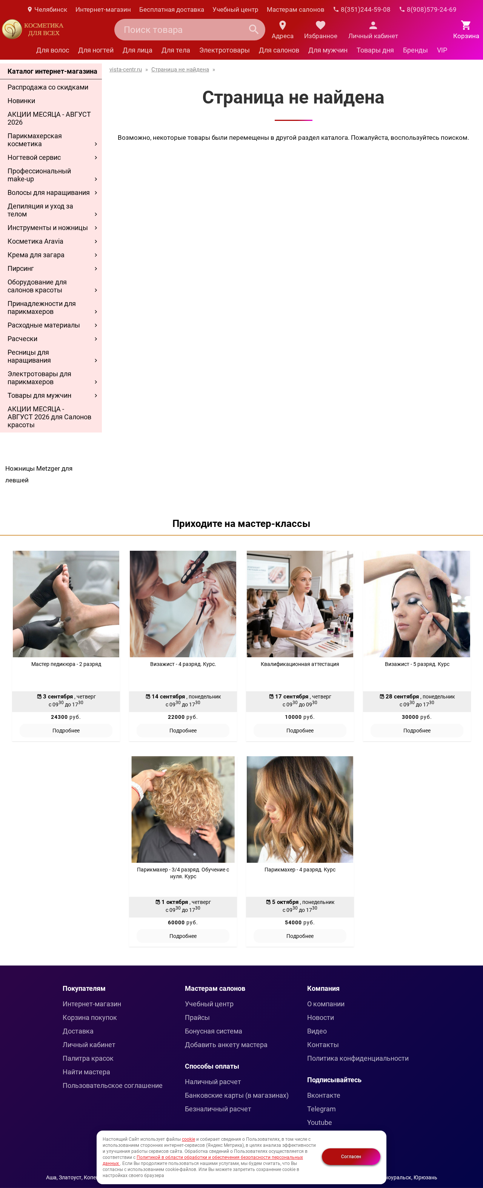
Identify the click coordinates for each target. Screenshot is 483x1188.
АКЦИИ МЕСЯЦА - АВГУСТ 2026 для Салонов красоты (49, 417)
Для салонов (279, 50)
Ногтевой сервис (34, 157)
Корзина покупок (90, 1017)
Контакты (323, 1045)
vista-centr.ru (125, 69)
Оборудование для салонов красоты (37, 286)
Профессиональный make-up (39, 175)
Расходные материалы (44, 325)
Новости (320, 1017)
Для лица (137, 50)
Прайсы (197, 1017)
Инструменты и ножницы (48, 228)
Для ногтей (96, 50)
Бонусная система (213, 1031)
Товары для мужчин (39, 395)
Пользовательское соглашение (113, 1085)
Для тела (176, 50)
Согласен (351, 1156)
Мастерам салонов (296, 9)
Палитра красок (88, 1058)
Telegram (321, 1109)
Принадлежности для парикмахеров (42, 307)
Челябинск (50, 9)
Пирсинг (21, 268)
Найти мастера (86, 1072)
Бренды (415, 50)
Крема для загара (36, 255)
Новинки (21, 101)
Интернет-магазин (103, 9)
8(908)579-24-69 (431, 9)
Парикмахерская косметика (35, 140)
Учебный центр (235, 9)
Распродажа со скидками (48, 87)
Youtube (319, 1122)
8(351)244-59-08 (365, 9)
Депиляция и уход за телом (40, 210)
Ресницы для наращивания (29, 356)
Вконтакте (323, 1095)
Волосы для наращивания (49, 192)
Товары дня (375, 50)
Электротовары (224, 50)
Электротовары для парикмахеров (39, 378)
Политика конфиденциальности (358, 1058)
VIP (442, 50)
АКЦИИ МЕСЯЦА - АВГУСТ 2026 (49, 118)
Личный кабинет (89, 1045)
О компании (326, 1004)
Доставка (78, 1031)
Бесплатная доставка (171, 9)
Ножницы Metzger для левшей (38, 474)
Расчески (22, 339)
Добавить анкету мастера (226, 1045)
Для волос (52, 50)
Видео (317, 1031)
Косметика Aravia (35, 241)
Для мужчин (328, 50)
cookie (188, 1139)
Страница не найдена (180, 69)
